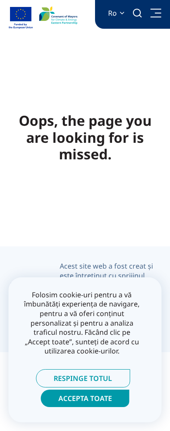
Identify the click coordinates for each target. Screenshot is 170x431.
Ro (112, 13)
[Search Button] (137, 13)
